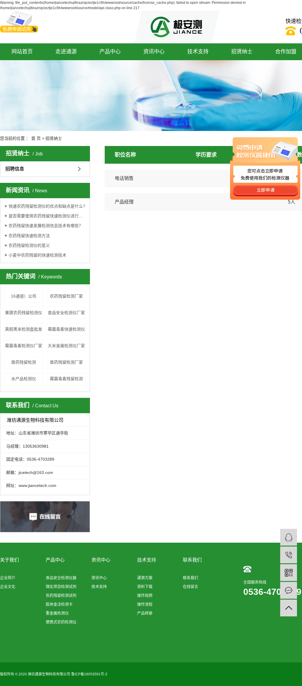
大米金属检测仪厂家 (66, 345)
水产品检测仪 (23, 378)
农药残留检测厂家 (66, 296)
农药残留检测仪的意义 (29, 245)
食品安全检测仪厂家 (66, 312)
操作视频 (144, 595)
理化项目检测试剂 (61, 586)
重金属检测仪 (57, 613)
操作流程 (144, 604)
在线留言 (190, 586)
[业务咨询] (288, 537)
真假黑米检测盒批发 (23, 329)
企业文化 (7, 586)
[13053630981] (288, 554)
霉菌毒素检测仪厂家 (23, 345)
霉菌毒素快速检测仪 (66, 329)
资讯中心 (154, 52)
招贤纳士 (241, 52)
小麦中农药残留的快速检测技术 (37, 255)
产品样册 (144, 613)
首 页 (36, 138)
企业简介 (7, 577)
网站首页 (22, 52)
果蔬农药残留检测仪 (23, 312)
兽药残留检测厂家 (66, 362)
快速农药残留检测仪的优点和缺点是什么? (47, 206)
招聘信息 (14, 168)
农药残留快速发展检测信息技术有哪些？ (46, 225)
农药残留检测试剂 (61, 595)
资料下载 (144, 586)
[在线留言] (288, 590)
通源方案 (144, 577)
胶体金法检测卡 (59, 604)
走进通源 (66, 52)
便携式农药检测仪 (61, 622)
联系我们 (190, 577)
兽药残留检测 (23, 362)
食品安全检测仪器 (61, 577)
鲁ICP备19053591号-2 (89, 674)
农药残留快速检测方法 (29, 235)
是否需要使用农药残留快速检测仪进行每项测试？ (47, 216)
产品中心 (110, 52)
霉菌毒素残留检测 (66, 378)
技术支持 (198, 52)
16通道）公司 (23, 296)
